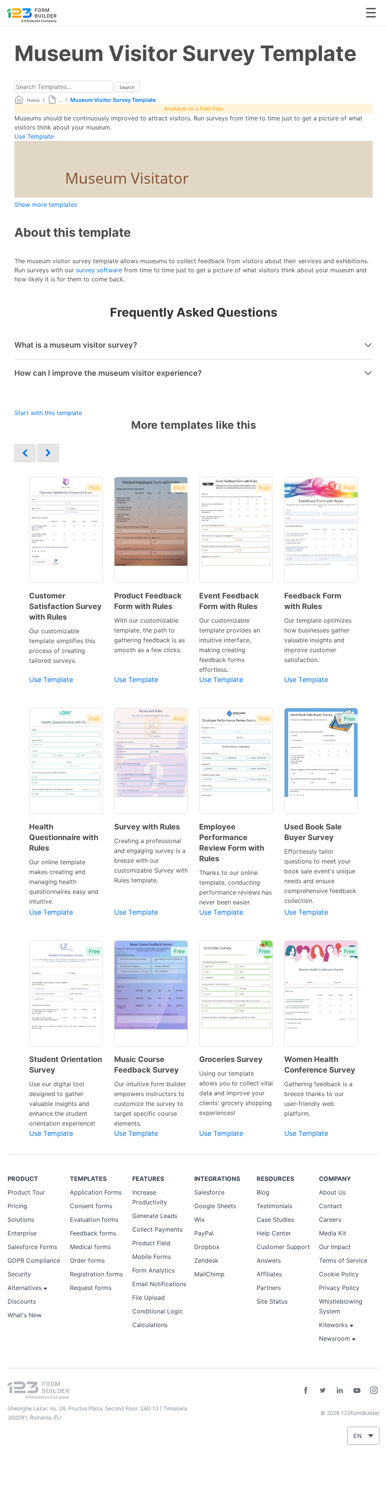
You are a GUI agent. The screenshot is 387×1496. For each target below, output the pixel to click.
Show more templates (45, 204)
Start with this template (48, 413)
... (60, 100)
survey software (99, 270)
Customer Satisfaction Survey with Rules (65, 606)
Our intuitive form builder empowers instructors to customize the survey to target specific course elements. (150, 1103)
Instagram (373, 1390)
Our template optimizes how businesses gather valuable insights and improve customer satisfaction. (317, 640)
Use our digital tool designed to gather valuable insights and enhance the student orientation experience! (62, 1103)
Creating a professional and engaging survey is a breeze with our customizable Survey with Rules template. (151, 860)
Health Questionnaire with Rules (63, 837)
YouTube (356, 1390)
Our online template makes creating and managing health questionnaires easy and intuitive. (63, 881)
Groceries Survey (231, 1059)
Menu (371, 12)
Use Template (34, 136)
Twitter (322, 1390)
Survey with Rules (147, 826)
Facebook (305, 1390)
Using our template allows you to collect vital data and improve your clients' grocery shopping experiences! (236, 1093)
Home (33, 100)
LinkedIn (339, 1390)
